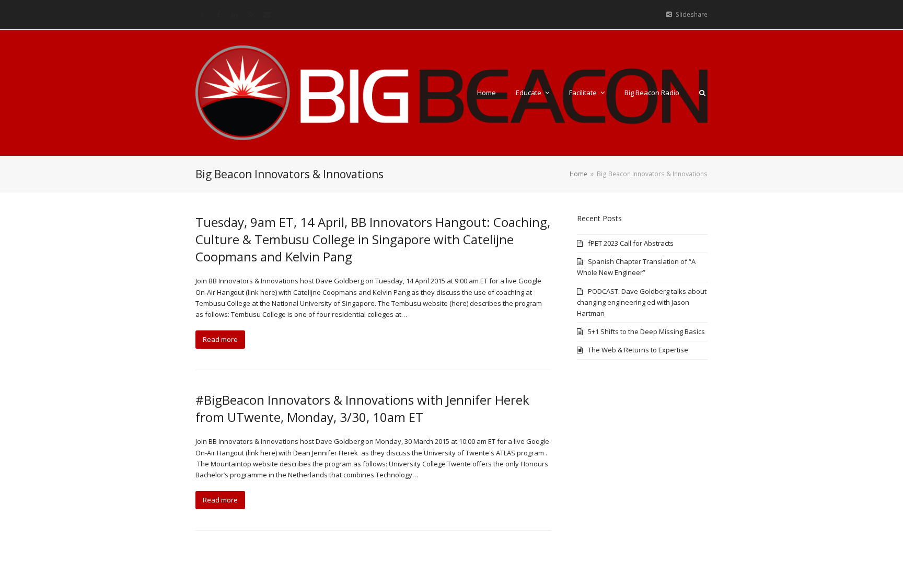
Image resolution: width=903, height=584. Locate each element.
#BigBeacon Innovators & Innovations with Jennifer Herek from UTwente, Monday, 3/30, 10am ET (362, 408)
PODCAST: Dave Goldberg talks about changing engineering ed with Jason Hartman (642, 302)
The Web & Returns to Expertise (638, 349)
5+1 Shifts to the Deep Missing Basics (646, 331)
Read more (220, 339)
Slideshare (692, 14)
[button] (702, 92)
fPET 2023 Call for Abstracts (631, 243)
